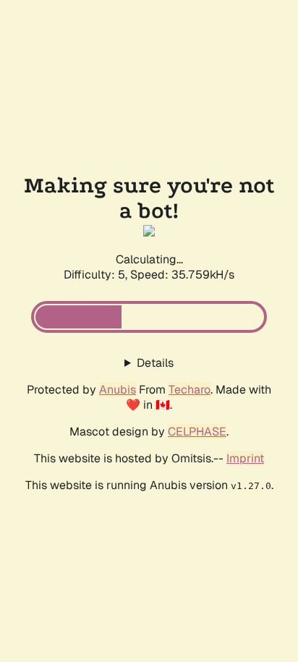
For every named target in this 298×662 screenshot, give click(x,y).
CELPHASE (197, 431)
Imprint (245, 458)
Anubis (117, 389)
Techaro (189, 389)
